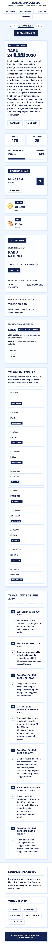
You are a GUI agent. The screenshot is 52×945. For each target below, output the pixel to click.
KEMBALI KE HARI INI (26, 33)
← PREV (12, 26)
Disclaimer (15, 915)
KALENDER (10, 11)
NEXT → (39, 26)
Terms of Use (16, 922)
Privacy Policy (32, 915)
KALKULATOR (25, 11)
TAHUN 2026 (31, 123)
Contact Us (29, 909)
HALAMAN (26, 17)
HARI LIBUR (41, 11)
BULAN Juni (15, 123)
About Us (14, 909)
